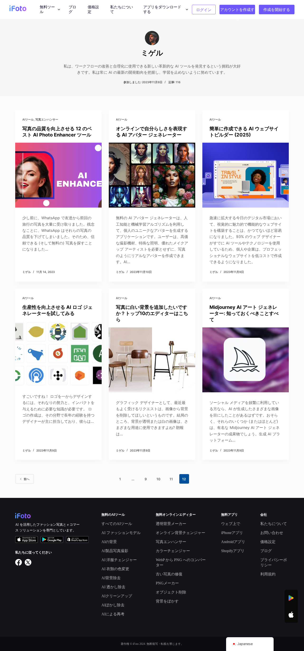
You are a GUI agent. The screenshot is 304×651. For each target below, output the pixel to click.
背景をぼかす (167, 601)
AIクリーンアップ (116, 596)
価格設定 (93, 9)
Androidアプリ (233, 542)
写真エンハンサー (46, 119)
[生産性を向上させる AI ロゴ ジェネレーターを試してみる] (58, 353)
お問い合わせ (271, 533)
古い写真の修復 (169, 574)
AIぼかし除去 (112, 605)
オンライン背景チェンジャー (180, 533)
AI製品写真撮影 (114, 551)
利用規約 (268, 574)
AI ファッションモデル (121, 533)
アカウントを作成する (237, 10)
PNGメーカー (167, 583)
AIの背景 (109, 542)
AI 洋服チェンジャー (119, 560)
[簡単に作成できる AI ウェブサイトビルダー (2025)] (245, 175)
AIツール (28, 119)
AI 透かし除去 (113, 587)
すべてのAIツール (116, 524)
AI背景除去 (111, 578)
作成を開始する (276, 9)
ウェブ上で (230, 524)
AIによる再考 (112, 614)
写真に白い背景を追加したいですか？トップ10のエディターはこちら (152, 313)
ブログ (72, 9)
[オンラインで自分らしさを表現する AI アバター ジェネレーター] (152, 175)
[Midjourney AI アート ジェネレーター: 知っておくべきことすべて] (245, 359)
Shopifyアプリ (232, 551)
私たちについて (121, 9)
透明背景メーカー (171, 524)
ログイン (203, 9)
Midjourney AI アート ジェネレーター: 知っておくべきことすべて (244, 313)
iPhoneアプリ (232, 533)
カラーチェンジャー (173, 551)
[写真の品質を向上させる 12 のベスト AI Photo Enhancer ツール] (58, 175)
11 (171, 479)
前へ (26, 479)
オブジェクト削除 (171, 592)
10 (158, 479)
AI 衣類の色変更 (115, 569)
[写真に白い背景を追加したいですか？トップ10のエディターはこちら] (152, 359)
